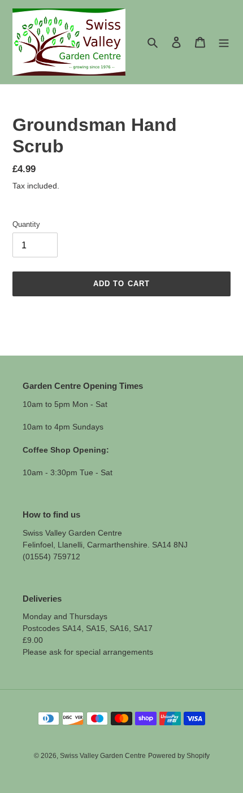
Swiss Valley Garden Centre (103, 756)
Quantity (26, 224)
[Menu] (224, 42)
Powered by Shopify (179, 756)
